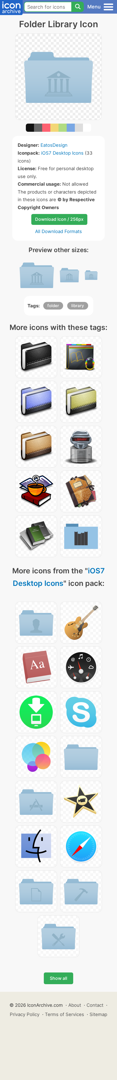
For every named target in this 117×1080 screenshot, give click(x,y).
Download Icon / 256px (59, 219)
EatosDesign (54, 145)
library (77, 305)
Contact (95, 1005)
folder (53, 305)
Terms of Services (64, 1014)
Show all (58, 978)
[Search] (77, 7)
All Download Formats (58, 231)
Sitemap (98, 1014)
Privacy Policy (24, 1014)
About (74, 1005)
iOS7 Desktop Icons (62, 153)
